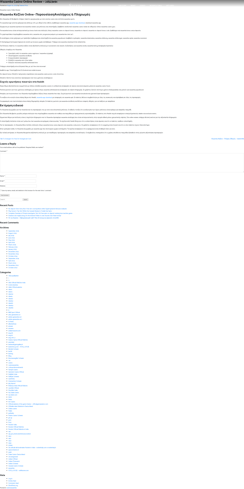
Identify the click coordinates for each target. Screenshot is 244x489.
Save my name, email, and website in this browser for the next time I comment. (26, 190)
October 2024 (12, 256)
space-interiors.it (13, 450)
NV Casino (11, 402)
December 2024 (13, 251)
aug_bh (10, 333)
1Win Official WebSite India (16, 282)
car (9, 360)
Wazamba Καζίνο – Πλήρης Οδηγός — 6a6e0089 (227, 139)
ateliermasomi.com (14, 330)
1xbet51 (10, 298)
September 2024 (13, 258)
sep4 (9, 443)
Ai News (11, 321)
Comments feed (13, 483)
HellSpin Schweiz (13, 376)
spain (10, 452)
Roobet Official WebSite (16, 427)
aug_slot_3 (11, 337)
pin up (10, 418)
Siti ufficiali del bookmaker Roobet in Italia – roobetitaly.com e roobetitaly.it (32, 447)
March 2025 (12, 244)
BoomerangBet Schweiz (16, 358)
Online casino (12, 408)
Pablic (10, 411)
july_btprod (11, 383)
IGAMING (11, 379)
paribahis (11, 413)
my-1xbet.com (12, 395)
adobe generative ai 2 (15, 319)
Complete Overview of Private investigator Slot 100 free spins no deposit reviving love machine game (40, 213)
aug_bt (10, 335)
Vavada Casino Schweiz (15, 466)
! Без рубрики (13, 276)
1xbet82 (10, 308)
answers (11, 328)
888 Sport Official (14, 312)
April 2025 (11, 242)
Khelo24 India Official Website (17, 385)
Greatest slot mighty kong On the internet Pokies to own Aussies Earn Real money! (34, 215)
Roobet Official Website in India (18, 429)
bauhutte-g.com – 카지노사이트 (18, 347)
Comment (3, 151)
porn (9, 420)
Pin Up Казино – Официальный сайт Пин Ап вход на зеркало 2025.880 (33, 218)
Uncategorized (13, 456)
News (10, 399)
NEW (10, 397)
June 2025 (11, 238)
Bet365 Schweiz (13, 349)
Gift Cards (170, 5)
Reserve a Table (156, 5)
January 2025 (12, 249)
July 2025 (11, 235)
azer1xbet (11, 342)
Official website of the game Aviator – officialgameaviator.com (28, 404)
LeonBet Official (13, 388)
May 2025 (11, 240)
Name (2, 176)
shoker (10, 445)
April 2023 (11, 261)
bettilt (10, 351)
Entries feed (12, 481)
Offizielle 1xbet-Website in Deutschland (20, 406)
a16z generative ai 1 (14, 314)
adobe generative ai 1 (15, 317)
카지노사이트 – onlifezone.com (18, 470)
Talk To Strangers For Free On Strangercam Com (15, 139)
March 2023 (12, 263)
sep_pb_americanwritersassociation (19, 434)
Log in (10, 478)
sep (9, 431)
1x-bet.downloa (13, 285)
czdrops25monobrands (15, 367)
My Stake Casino (13, 392)
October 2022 (12, 267)
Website (2, 186)
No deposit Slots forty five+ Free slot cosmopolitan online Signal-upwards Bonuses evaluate (37, 209)
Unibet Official (12, 459)
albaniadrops (12, 324)
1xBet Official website (15, 287)
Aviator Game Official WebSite (18, 340)
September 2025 (13, 231)
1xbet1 (10, 289)
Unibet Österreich (14, 461)
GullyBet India (12, 374)
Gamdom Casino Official (16, 372)
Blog (9, 356)
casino (10, 363)
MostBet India (13, 390)
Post (9, 422)
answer (10, 326)
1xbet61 (10, 303)
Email (2, 181)
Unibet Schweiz (13, 463)
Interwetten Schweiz (14, 381)
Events (142, 5)
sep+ (9, 436)
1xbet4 (10, 296)
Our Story (122, 5)
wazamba (11, 468)
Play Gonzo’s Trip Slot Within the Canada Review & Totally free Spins (30, 211)
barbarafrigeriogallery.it (15, 344)
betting (10, 353)
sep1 (9, 438)
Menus (133, 5)
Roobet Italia (12, 424)
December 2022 (13, 265)
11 (8, 280)
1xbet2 (10, 292)
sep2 (9, 440)
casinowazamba (13, 365)
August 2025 (12, 233)
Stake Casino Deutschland (16, 454)
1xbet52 (10, 301)
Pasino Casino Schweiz (15, 415)
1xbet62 (10, 305)
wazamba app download (77, 23)
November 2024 (13, 254)
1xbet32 (10, 294)
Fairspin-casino (13, 369)
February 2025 (12, 247)
